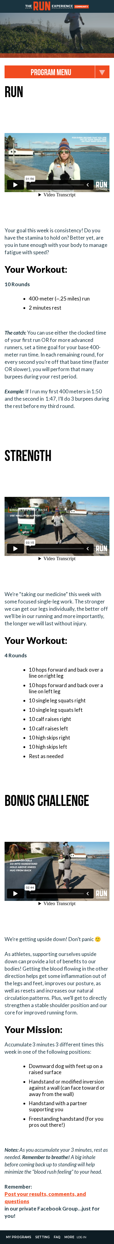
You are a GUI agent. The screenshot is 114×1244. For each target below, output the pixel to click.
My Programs (18, 1237)
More (69, 1237)
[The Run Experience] (57, 6)
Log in (81, 1237)
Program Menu (51, 73)
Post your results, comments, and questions (45, 1197)
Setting (42, 1237)
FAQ (57, 1237)
